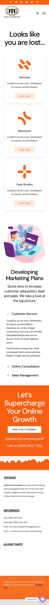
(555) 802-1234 (30, 445)
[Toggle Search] (37, 13)
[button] (24, 314)
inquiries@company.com (24, 438)
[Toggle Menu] (43, 13)
